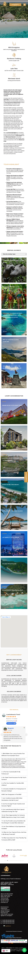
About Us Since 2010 (7, 893)
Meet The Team (5, 896)
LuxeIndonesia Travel (13, 714)
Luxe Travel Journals (7, 914)
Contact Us (4, 902)
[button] (24, 4)
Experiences (4, 912)
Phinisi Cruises (5, 911)
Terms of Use (5, 901)
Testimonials (4, 898)
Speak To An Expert (6, 915)
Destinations (5, 907)
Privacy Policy (5, 899)
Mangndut (11, 728)
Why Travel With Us (6, 895)
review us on (10, 723)
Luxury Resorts (5, 909)
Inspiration (4, 908)
